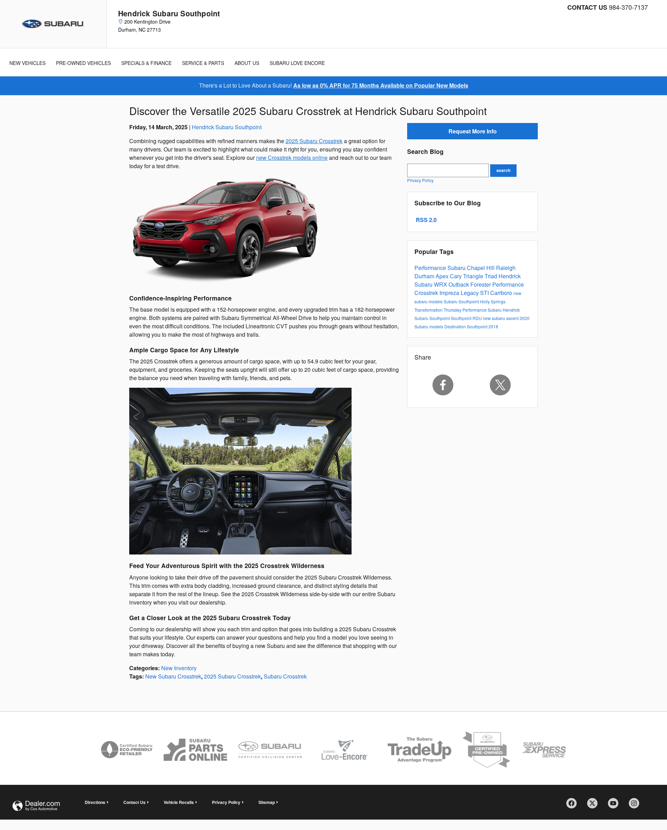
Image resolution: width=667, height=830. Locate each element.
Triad (492, 276)
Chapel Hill (481, 268)
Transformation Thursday (438, 310)
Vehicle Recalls (179, 802)
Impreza (450, 293)
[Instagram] (636, 805)
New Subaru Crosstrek (173, 676)
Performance (508, 284)
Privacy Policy (420, 180)
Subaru (424, 284)
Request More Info (472, 131)
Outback (459, 284)
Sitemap (266, 802)
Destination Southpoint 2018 (471, 326)
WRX (441, 284)
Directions (95, 802)
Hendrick (510, 276)
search (503, 170)
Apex (443, 276)
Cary (456, 276)
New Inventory (179, 668)
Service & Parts (203, 62)
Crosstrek (426, 293)
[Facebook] (442, 385)
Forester (481, 284)
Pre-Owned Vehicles (83, 62)
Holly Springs (492, 301)
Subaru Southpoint (462, 301)
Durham (425, 276)
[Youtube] (615, 805)
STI (485, 293)
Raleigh (506, 268)
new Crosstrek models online (292, 158)
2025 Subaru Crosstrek (314, 141)
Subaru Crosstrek (285, 676)
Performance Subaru (440, 268)
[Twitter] (500, 385)
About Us (246, 62)
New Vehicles (27, 62)
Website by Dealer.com (36, 806)
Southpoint (461, 318)
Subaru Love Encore (297, 62)
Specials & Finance (146, 62)
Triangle (474, 276)
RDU (477, 318)
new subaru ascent (501, 318)
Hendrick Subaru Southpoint (227, 127)
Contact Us (134, 802)
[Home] (53, 24)
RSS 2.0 (425, 220)
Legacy (470, 293)
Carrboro (501, 293)
